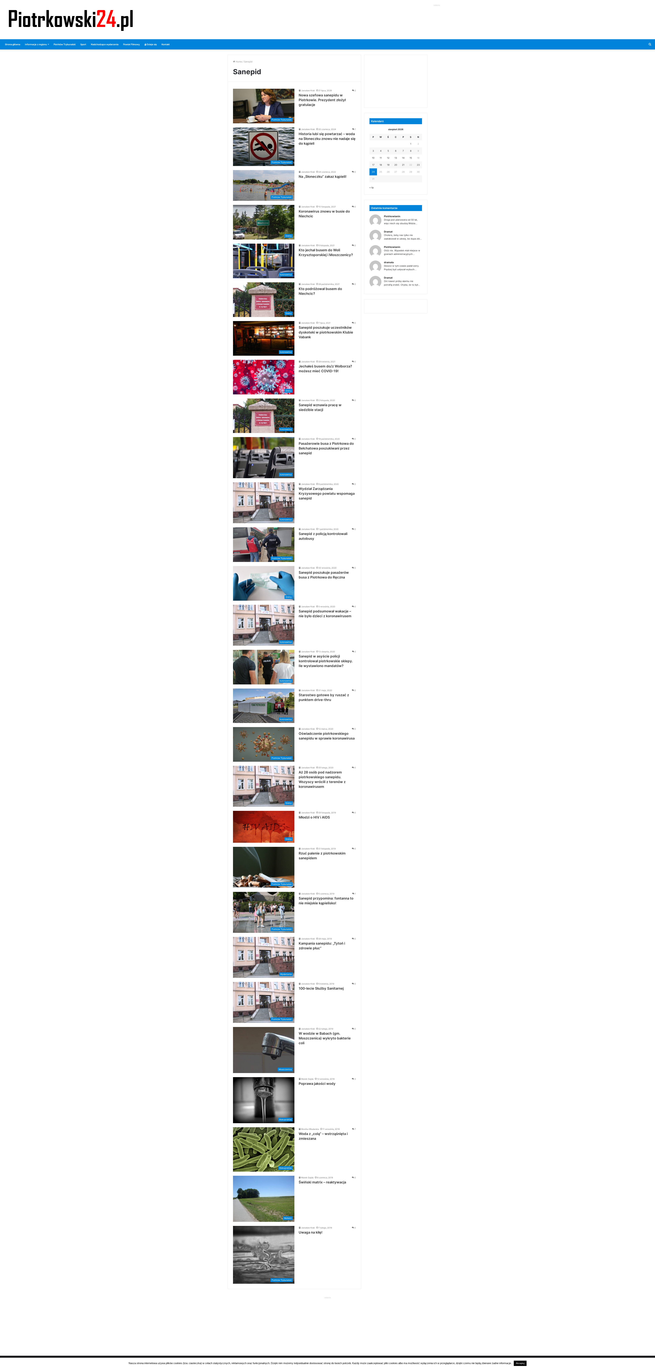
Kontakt (166, 44)
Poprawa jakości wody (317, 1084)
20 (395, 164)
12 (388, 157)
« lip (371, 187)
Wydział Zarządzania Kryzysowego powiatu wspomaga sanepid (327, 493)
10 (373, 157)
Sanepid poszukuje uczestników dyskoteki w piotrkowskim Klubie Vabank (326, 332)
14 (403, 157)
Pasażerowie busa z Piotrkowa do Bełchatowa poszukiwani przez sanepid (326, 448)
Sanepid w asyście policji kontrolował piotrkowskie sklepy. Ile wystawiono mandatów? (326, 661)
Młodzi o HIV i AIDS (314, 817)
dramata (389, 262)
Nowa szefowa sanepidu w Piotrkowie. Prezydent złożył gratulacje (322, 100)
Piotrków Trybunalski (65, 44)
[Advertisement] (437, 14)
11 (381, 157)
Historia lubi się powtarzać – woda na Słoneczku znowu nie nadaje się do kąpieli (327, 139)
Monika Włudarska (310, 1129)
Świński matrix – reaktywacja (322, 1182)
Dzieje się (151, 44)
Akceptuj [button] (520, 1363)
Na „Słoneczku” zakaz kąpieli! (322, 177)
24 (373, 171)
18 (381, 164)
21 (403, 164)
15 (411, 157)
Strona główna (12, 44)
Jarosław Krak (308, 90)
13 (396, 157)
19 (388, 164)
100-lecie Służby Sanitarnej (321, 988)
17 (373, 164)
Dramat (388, 231)
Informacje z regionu (36, 44)
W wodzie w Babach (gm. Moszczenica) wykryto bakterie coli (325, 1038)
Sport (83, 44)
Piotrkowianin (392, 216)
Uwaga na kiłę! (310, 1232)
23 (418, 164)
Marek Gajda (307, 1079)
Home (238, 61)
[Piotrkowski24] (71, 19)
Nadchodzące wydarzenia (104, 44)
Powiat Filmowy (131, 44)
